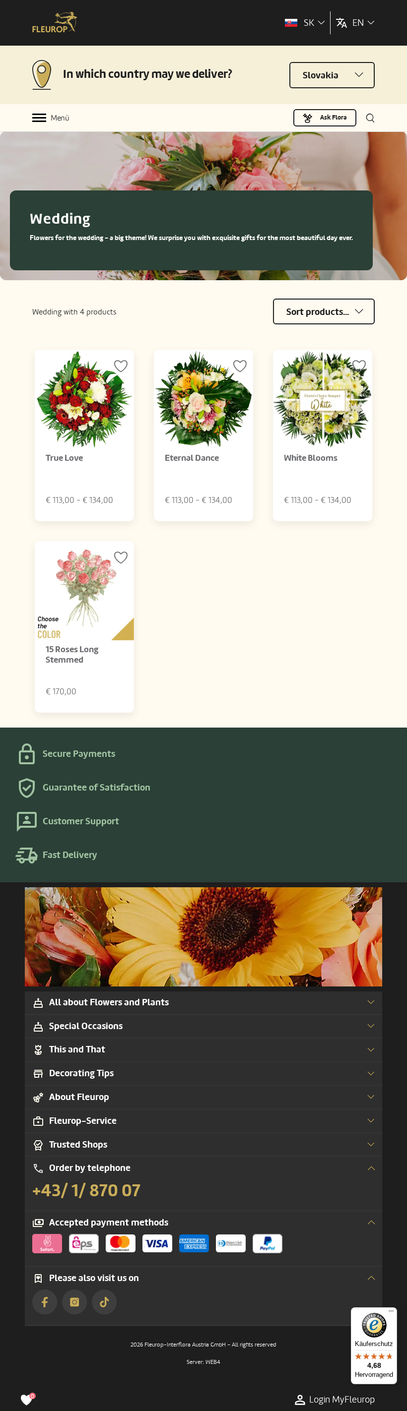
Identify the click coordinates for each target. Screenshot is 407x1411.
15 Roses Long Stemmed (72, 655)
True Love (64, 458)
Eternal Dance (192, 458)
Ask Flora (333, 118)
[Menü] (391, 1313)
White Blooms (311, 458)
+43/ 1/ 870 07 (86, 1191)
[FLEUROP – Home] (54, 23)
